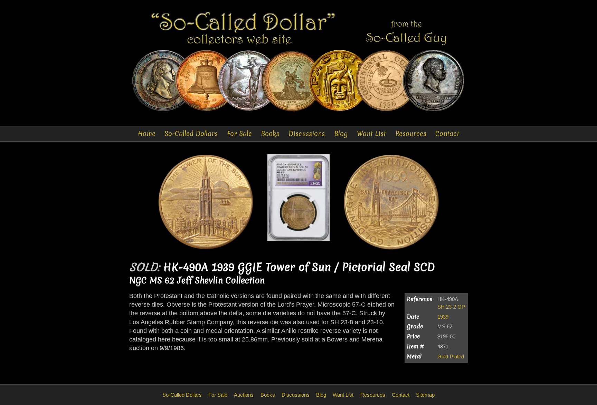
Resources (410, 133)
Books (270, 133)
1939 (442, 317)
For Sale (239, 133)
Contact (447, 133)
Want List (371, 133)
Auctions (244, 395)
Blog (341, 133)
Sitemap (425, 395)
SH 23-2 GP (451, 307)
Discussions (306, 133)
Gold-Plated (450, 356)
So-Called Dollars (191, 133)
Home (146, 133)
